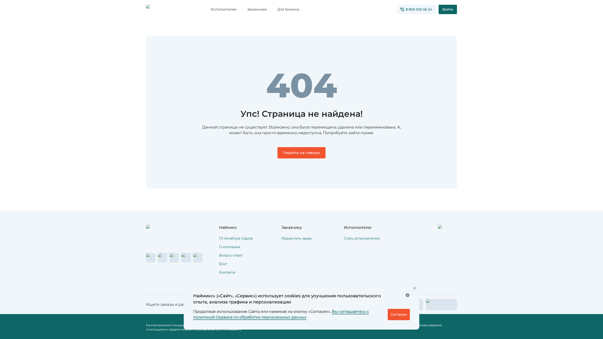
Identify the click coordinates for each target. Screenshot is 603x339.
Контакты (227, 272)
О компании (229, 247)
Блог (223, 264)
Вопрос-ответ (231, 255)
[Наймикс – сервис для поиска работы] (168, 232)
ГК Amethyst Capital (236, 238)
